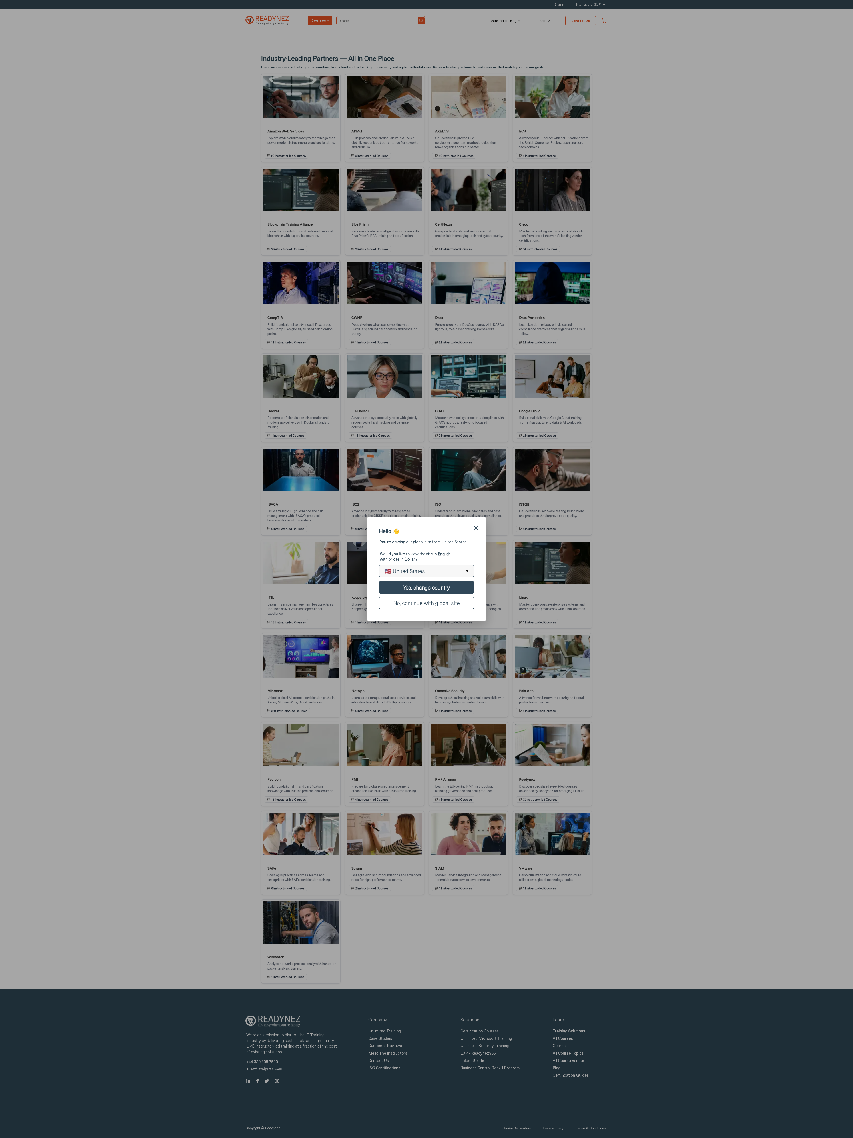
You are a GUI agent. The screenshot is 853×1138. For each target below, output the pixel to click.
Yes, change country (426, 587)
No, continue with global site (426, 603)
